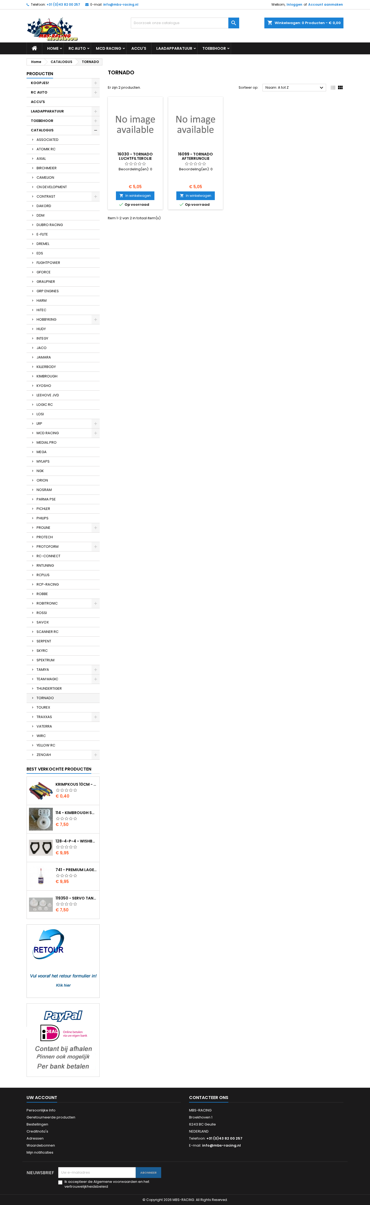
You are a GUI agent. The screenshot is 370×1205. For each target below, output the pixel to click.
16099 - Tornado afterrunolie (195, 156)
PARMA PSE (46, 499)
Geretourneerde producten (51, 1117)
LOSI (40, 414)
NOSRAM (44, 489)
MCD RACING (108, 48)
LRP (39, 423)
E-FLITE (42, 234)
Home (53, 48)
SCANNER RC (48, 631)
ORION (42, 480)
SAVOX (43, 622)
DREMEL (43, 243)
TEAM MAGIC (47, 679)
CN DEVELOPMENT (52, 187)
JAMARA (44, 357)
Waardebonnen (41, 1145)
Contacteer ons (208, 1097)
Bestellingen (37, 1124)
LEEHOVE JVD (48, 395)
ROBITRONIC (47, 603)
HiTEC (41, 310)
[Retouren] (63, 961)
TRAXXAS (44, 716)
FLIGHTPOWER (48, 262)
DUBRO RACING (50, 224)
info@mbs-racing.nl (120, 4)
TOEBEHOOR (214, 48)
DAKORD (44, 205)
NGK (40, 470)
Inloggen (294, 4)
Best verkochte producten (59, 769)
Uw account (42, 1097)
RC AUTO (77, 48)
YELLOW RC (46, 745)
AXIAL (41, 158)
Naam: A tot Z (295, 88)
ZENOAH (44, 754)
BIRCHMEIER (47, 168)
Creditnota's (37, 1131)
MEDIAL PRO (47, 442)
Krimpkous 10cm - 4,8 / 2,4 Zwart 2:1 (76, 784)
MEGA (42, 451)
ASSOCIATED (48, 139)
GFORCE (44, 272)
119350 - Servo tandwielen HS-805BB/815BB (76, 898)
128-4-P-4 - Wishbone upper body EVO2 (76, 841)
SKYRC (42, 650)
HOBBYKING (46, 319)
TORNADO (45, 698)
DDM (40, 215)
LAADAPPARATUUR (174, 48)
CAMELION (45, 177)
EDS (40, 253)
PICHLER (43, 508)
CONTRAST (46, 196)
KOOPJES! (40, 82)
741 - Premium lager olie (76, 870)
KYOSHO (44, 385)
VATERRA (44, 726)
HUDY (41, 328)
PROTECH (45, 537)
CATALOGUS (42, 130)
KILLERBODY (46, 366)
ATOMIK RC (46, 149)
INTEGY (42, 338)
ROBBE (42, 593)
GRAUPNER (46, 281)
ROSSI (42, 612)
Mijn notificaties (40, 1152)
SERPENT (44, 641)
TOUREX (43, 707)
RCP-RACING (48, 584)
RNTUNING (45, 565)
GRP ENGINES (48, 291)
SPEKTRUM (45, 660)
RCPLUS (43, 574)
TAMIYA (43, 669)
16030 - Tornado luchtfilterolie (135, 156)
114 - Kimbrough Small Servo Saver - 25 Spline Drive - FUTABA (76, 813)
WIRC (41, 735)
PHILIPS (42, 518)
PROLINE (43, 527)
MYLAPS (43, 461)
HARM (42, 300)
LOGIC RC (45, 404)
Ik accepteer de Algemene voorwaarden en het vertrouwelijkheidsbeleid (106, 1184)
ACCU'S (138, 48)
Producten (40, 74)
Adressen (35, 1138)
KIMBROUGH (47, 376)
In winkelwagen (135, 195)
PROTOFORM (48, 546)
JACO (42, 347)
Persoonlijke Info (41, 1110)
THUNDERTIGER (49, 688)
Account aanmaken (325, 4)
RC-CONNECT (48, 556)
